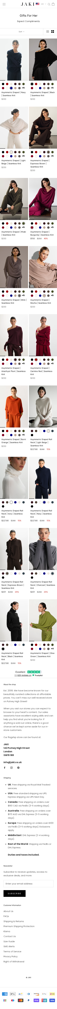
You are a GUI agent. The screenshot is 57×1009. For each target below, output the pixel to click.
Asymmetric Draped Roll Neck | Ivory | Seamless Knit (12, 513)
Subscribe (14, 893)
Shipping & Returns (14, 921)
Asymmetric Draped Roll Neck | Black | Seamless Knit (12, 656)
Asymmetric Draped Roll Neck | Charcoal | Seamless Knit (42, 585)
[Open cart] (53, 4)
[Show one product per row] (47, 31)
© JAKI (28, 977)
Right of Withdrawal (14, 961)
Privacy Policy (11, 956)
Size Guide (9, 941)
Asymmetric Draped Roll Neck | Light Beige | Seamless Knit (41, 442)
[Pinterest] (18, 768)
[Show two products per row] (52, 31)
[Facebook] (5, 768)
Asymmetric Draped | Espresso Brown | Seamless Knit (39, 163)
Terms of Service (12, 951)
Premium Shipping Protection (19, 926)
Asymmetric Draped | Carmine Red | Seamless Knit (41, 371)
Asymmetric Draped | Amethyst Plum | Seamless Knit (13, 371)
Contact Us (10, 936)
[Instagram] (11, 768)
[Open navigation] (4, 4)
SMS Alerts (9, 946)
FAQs (6, 916)
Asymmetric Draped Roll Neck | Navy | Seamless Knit (41, 513)
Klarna (7, 931)
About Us (8, 911)
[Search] (49, 4)
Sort (21, 31)
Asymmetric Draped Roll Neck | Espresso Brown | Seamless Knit (12, 585)
